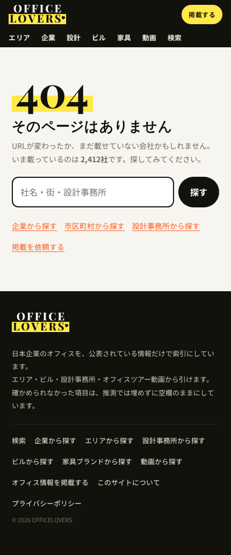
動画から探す (162, 461)
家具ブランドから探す (97, 461)
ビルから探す (33, 461)
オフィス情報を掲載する (50, 482)
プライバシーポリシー (47, 503)
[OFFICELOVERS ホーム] (37, 14)
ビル (99, 37)
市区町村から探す (94, 225)
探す (198, 191)
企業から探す (34, 225)
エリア (20, 37)
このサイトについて (128, 482)
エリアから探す (109, 440)
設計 (74, 37)
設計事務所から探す (166, 225)
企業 (48, 37)
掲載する (202, 14)
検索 (175, 37)
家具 (124, 37)
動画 (149, 37)
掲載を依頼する (38, 246)
